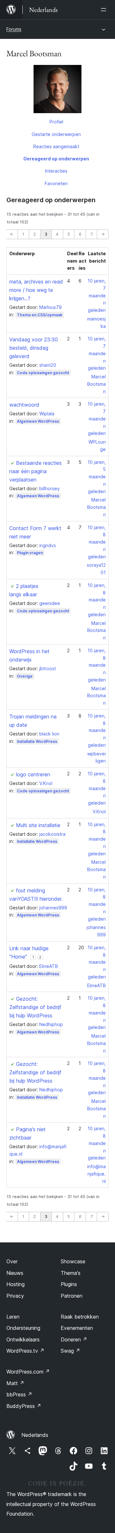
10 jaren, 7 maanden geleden (97, 295)
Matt (15, 1383)
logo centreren (33, 774)
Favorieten (56, 183)
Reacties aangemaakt (56, 146)
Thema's (70, 1273)
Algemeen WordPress (38, 421)
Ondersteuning (23, 1328)
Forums (13, 29)
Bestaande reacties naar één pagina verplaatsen (35, 471)
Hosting (15, 1284)
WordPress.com (28, 1371)
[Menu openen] (105, 9)
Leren (12, 1316)
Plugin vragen (30, 552)
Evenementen (77, 1328)
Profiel (56, 121)
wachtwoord (24, 404)
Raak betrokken (80, 1316)
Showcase (73, 1261)
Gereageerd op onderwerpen (56, 158)
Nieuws (14, 1273)
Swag (70, 1351)
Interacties (56, 171)
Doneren (74, 1339)
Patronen (71, 1296)
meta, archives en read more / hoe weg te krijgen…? (36, 290)
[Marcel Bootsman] (57, 90)
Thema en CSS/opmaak (39, 314)
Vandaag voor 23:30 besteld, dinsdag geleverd (33, 347)
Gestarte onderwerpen (56, 134)
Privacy (15, 1296)
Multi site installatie (38, 825)
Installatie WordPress (37, 741)
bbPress (19, 1394)
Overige (25, 676)
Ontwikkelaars (23, 1339)
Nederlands (34, 1435)
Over (12, 1261)
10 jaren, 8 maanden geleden (97, 542)
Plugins (69, 1284)
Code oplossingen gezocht (43, 372)
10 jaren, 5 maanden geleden (97, 476)
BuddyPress (23, 1406)
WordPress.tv (25, 1351)
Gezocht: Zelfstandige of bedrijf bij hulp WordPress (35, 1007)
